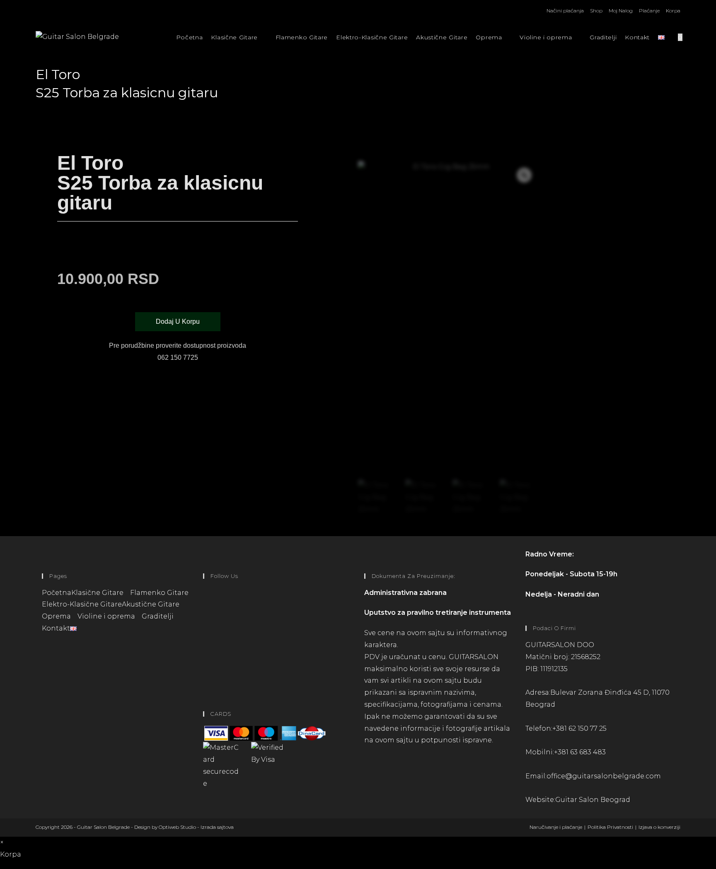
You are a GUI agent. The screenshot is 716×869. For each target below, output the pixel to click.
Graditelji (158, 616)
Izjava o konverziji (659, 827)
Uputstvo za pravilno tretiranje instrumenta (437, 612)
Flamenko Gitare (159, 593)
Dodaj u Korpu (178, 321)
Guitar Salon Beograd (592, 800)
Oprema (57, 616)
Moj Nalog (621, 10)
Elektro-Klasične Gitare (82, 604)
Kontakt (56, 628)
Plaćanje (649, 10)
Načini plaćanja (565, 10)
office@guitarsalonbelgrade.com (604, 776)
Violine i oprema (107, 616)
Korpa (673, 10)
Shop (596, 10)
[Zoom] (524, 175)
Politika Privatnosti (610, 827)
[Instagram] (205, 636)
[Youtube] (205, 670)
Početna (56, 593)
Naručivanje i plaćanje (556, 827)
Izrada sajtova (217, 827)
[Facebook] (205, 603)
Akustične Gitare (150, 604)
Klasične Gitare (98, 593)
